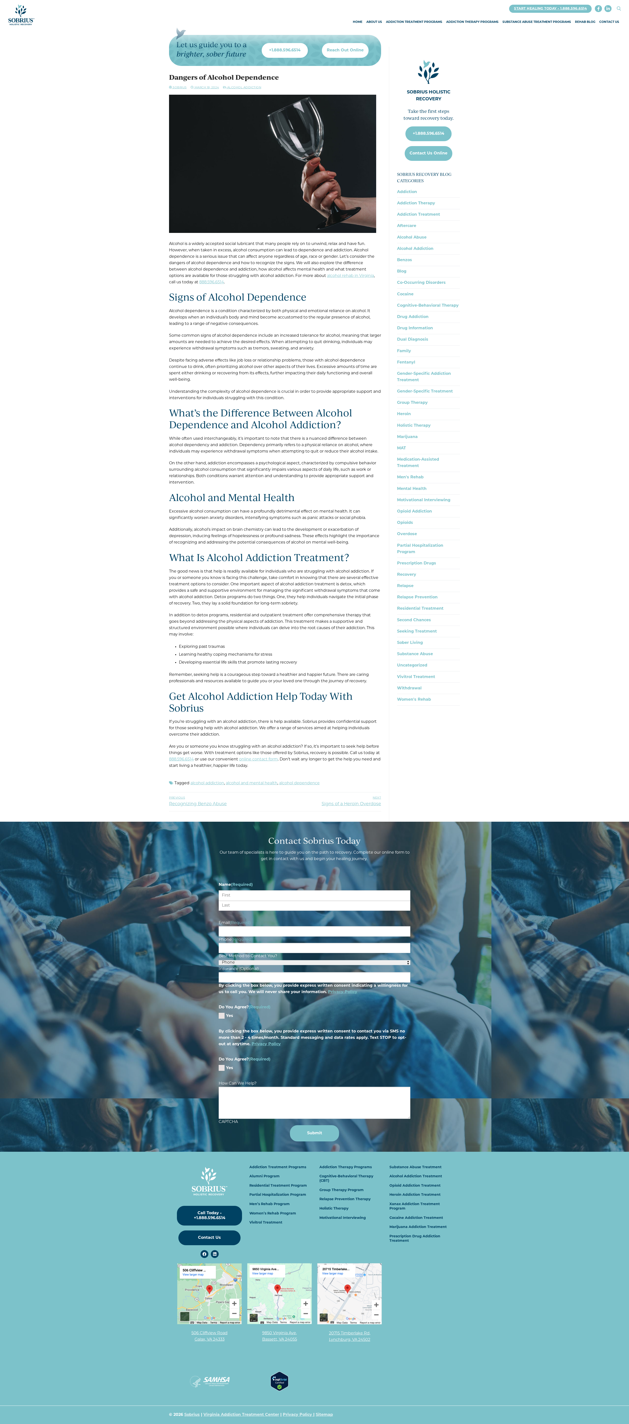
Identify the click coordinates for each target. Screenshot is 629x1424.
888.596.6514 (211, 282)
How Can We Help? (238, 1084)
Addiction (407, 192)
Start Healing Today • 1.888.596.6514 (550, 8)
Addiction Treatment (418, 215)
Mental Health (412, 489)
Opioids (405, 523)
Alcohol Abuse (412, 238)
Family (404, 351)
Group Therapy (412, 403)
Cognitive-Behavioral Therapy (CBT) (346, 1179)
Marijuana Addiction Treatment (418, 1227)
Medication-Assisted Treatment (418, 463)
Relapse (405, 586)
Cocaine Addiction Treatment (416, 1218)
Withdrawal (409, 688)
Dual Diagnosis (412, 340)
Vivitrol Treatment (416, 677)
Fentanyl (406, 362)
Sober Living (410, 643)
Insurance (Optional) (239, 969)
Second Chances (414, 620)
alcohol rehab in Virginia (350, 276)
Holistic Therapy (414, 426)
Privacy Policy (342, 992)
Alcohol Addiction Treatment (415, 1176)
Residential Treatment (420, 609)
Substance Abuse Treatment (415, 1167)
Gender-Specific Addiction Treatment (424, 377)
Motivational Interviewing (423, 500)
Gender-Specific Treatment (425, 392)
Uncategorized (412, 665)
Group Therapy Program (341, 1190)
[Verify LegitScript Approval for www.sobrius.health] (279, 1390)
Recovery (406, 575)
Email (235, 923)
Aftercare (406, 226)
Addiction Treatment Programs (277, 1167)
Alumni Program (264, 1176)
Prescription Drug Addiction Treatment (414, 1239)
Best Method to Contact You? (248, 956)
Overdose (407, 534)
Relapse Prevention (417, 597)
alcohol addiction (207, 783)
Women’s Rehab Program (272, 1213)
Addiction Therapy (416, 203)
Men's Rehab (410, 477)
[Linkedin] (215, 1254)
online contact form (258, 759)
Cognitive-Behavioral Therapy (428, 306)
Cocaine (405, 294)
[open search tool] (619, 8)
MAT (401, 448)
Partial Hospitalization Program (420, 549)
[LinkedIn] (608, 8)
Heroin (404, 414)
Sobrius (179, 87)
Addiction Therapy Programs (345, 1167)
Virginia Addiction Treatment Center (241, 1415)
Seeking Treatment (417, 632)
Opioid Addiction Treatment (415, 1186)
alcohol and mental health (251, 783)
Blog (401, 271)
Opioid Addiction (414, 512)
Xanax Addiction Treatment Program (414, 1206)
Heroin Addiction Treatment (415, 1195)
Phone (236, 940)
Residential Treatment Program (278, 1186)
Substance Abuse (415, 654)
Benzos (404, 260)
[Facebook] (598, 8)
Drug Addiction (413, 317)
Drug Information (415, 328)
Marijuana (407, 437)
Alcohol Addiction (243, 87)
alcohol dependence (299, 783)
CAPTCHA (228, 1122)
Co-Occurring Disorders (421, 283)
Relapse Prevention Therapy (345, 1199)
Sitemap (324, 1415)
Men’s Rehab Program (269, 1204)
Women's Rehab (414, 700)
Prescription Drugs (416, 563)
